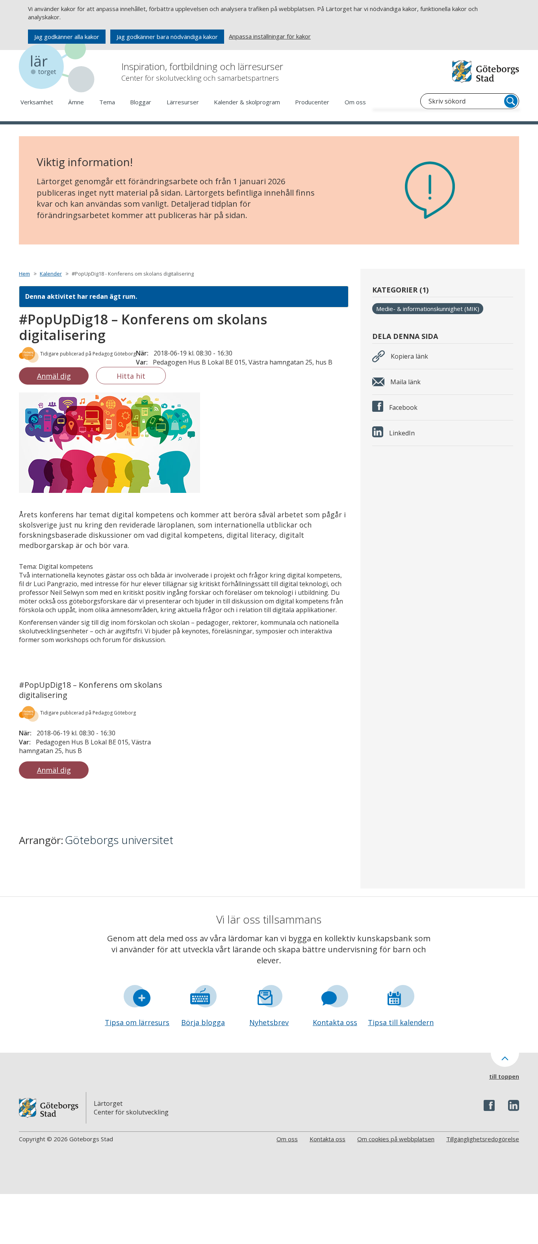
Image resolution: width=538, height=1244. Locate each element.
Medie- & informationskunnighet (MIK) (427, 309)
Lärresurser (183, 102)
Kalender (51, 273)
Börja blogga (203, 1022)
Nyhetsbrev (269, 1022)
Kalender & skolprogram (247, 102)
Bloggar (140, 102)
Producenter (312, 102)
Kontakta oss (335, 1022)
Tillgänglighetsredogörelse (482, 1139)
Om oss (355, 102)
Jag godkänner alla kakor (66, 37)
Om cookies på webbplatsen (395, 1139)
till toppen (504, 1076)
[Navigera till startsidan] (58, 66)
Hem (24, 273)
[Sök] (511, 101)
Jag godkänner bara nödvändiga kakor (167, 37)
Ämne (76, 102)
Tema (107, 102)
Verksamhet (36, 102)
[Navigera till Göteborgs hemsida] (485, 71)
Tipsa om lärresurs (137, 1022)
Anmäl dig (54, 376)
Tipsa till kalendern (401, 1022)
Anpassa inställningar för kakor (270, 36)
